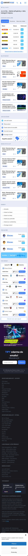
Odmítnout (14, 548)
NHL (3, 385)
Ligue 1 (4, 435)
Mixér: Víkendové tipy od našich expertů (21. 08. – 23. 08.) (8, 62)
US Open (4, 396)
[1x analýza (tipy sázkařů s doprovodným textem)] (25, 268)
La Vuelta (4, 404)
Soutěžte (4, 255)
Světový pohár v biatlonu (8, 407)
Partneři (3, 531)
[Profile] (21, 3)
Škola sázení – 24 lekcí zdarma (10, 471)
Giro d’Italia (5, 405)
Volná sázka (6, 485)
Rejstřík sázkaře (7, 139)
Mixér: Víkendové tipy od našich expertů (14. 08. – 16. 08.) (8, 172)
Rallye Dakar (5, 409)
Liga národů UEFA (6, 423)
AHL (3, 387)
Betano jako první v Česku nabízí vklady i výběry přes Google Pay (8, 72)
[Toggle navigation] (25, 2)
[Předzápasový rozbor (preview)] (25, 311)
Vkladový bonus (19, 485)
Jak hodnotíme (13, 529)
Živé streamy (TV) (6, 476)
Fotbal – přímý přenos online (9, 449)
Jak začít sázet (8, 120)
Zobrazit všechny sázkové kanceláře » (14, 51)
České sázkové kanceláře (10, 127)
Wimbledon (5, 392)
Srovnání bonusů (8, 131)
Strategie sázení (8, 134)
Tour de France (6, 402)
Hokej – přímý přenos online (9, 451)
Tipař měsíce (13, 255)
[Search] (17, 2)
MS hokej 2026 (5, 383)
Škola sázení (7, 124)
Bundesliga (4, 429)
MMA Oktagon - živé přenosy (9, 458)
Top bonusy (5, 481)
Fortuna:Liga (5, 436)
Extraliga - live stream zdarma (9, 453)
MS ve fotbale (5, 418)
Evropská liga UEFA (7, 421)
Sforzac (10, 235)
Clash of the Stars (6, 411)
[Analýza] (25, 268)
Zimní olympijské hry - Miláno (9, 447)
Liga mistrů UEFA (6, 425)
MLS (3, 400)
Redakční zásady (5, 529)
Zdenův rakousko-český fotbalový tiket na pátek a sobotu (8, 183)
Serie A (3, 433)
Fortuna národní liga (7, 438)
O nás (7, 521)
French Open (5, 394)
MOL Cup (4, 440)
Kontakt (19, 529)
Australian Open (6, 390)
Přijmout (14, 543)
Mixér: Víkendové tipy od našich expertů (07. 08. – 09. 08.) (8, 194)
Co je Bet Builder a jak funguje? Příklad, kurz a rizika (8, 95)
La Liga (4, 431)
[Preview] (25, 311)
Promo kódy (5, 474)
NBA (3, 398)
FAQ (22, 529)
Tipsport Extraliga (6, 389)
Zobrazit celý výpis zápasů (14, 318)
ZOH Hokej (4, 381)
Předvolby (14, 552)
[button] (25, 535)
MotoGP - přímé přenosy (8, 462)
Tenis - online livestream (8, 456)
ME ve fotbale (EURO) (7, 420)
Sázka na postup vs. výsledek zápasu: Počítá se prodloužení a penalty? (9, 106)
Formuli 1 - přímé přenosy (8, 460)
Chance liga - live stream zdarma (10, 454)
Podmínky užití (8, 528)
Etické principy (15, 528)
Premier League (6, 427)
